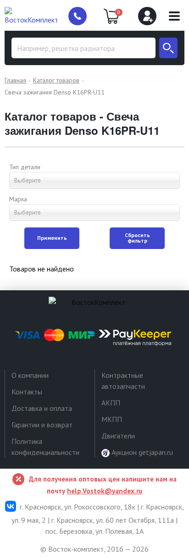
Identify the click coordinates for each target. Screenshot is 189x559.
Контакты (26, 391)
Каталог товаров (56, 80)
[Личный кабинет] (147, 16)
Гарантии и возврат (41, 424)
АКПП (110, 402)
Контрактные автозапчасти (123, 381)
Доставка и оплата (41, 408)
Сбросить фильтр (137, 238)
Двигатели (118, 435)
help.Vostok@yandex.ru (104, 491)
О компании (30, 375)
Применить (52, 237)
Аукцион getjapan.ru (141, 452)
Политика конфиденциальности (45, 447)
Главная (15, 80)
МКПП (111, 419)
